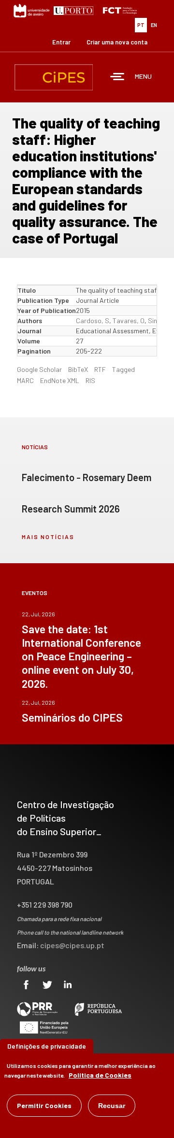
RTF (100, 369)
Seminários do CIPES (72, 717)
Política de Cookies (100, 1075)
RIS (90, 380)
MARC (25, 380)
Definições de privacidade (46, 1046)
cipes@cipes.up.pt (72, 945)
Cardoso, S (92, 320)
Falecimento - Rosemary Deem (86, 477)
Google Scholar (39, 369)
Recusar (111, 1106)
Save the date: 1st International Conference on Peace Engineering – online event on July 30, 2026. (81, 656)
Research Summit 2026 (71, 508)
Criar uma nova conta (117, 42)
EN (154, 25)
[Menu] (117, 77)
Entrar (61, 42)
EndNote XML (59, 380)
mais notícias (48, 536)
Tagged (123, 369)
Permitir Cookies (44, 1105)
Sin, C (156, 320)
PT (141, 25)
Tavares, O (129, 320)
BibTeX (78, 369)
